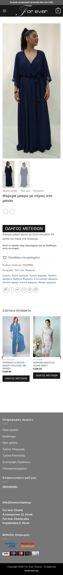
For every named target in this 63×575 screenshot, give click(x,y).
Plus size (25, 191)
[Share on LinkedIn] (36, 290)
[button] (5, 11)
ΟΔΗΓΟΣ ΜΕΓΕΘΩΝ (24, 228)
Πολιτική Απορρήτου (15, 468)
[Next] (55, 90)
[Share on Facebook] (11, 290)
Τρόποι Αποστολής (14, 455)
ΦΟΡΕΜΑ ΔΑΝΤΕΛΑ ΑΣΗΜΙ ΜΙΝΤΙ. (43, 364)
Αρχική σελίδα (10, 191)
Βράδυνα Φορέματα (23, 279)
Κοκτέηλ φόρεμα (10, 282)
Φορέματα (38, 191)
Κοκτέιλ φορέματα (28, 282)
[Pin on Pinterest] (30, 290)
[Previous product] (12, 211)
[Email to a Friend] (24, 290)
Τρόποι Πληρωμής (14, 449)
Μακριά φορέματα (47, 282)
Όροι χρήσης (10, 442)
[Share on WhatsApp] (5, 290)
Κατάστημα (9, 436)
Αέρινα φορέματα (20, 275)
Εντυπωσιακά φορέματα (46, 279)
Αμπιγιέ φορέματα (38, 275)
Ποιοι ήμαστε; (11, 429)
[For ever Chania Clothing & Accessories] (31, 11)
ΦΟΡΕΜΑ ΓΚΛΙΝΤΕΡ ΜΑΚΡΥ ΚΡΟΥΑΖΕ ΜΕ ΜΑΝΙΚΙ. (14, 365)
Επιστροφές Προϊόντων (17, 462)
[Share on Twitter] (17, 290)
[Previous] (8, 90)
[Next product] (5, 211)
